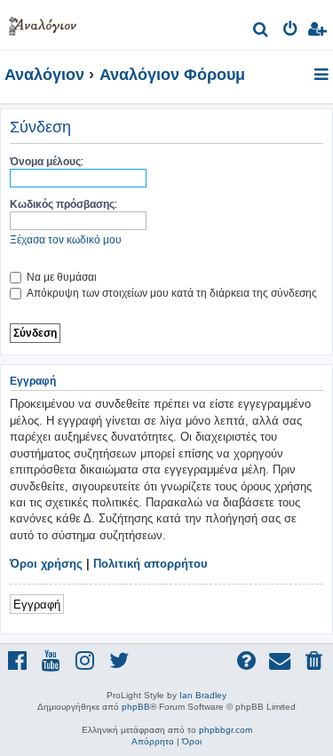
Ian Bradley (202, 695)
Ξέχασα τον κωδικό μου (66, 239)
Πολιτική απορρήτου (150, 563)
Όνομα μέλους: (46, 161)
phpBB (136, 707)
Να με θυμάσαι (60, 276)
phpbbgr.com (225, 730)
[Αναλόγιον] (42, 22)
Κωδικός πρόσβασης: (63, 204)
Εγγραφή (36, 603)
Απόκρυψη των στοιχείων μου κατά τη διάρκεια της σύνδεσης (170, 292)
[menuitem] (261, 32)
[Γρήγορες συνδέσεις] (323, 75)
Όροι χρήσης (46, 563)
